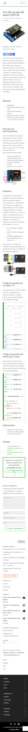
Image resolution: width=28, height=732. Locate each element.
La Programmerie (15, 470)
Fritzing (5, 590)
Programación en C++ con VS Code (14, 549)
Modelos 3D (6, 633)
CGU (4, 666)
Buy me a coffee (10, 576)
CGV (4, 669)
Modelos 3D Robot (10, 636)
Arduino (5, 584)
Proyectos (7, 708)
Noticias (6, 711)
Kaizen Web (15, 729)
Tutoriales (18, 18)
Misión (5, 660)
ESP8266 (12, 47)
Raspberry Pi (7, 580)
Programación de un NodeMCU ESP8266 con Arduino (15, 448)
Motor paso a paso (8, 49)
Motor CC (19, 47)
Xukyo (6, 18)
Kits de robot (7, 630)
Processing (6, 587)
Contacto (5, 663)
